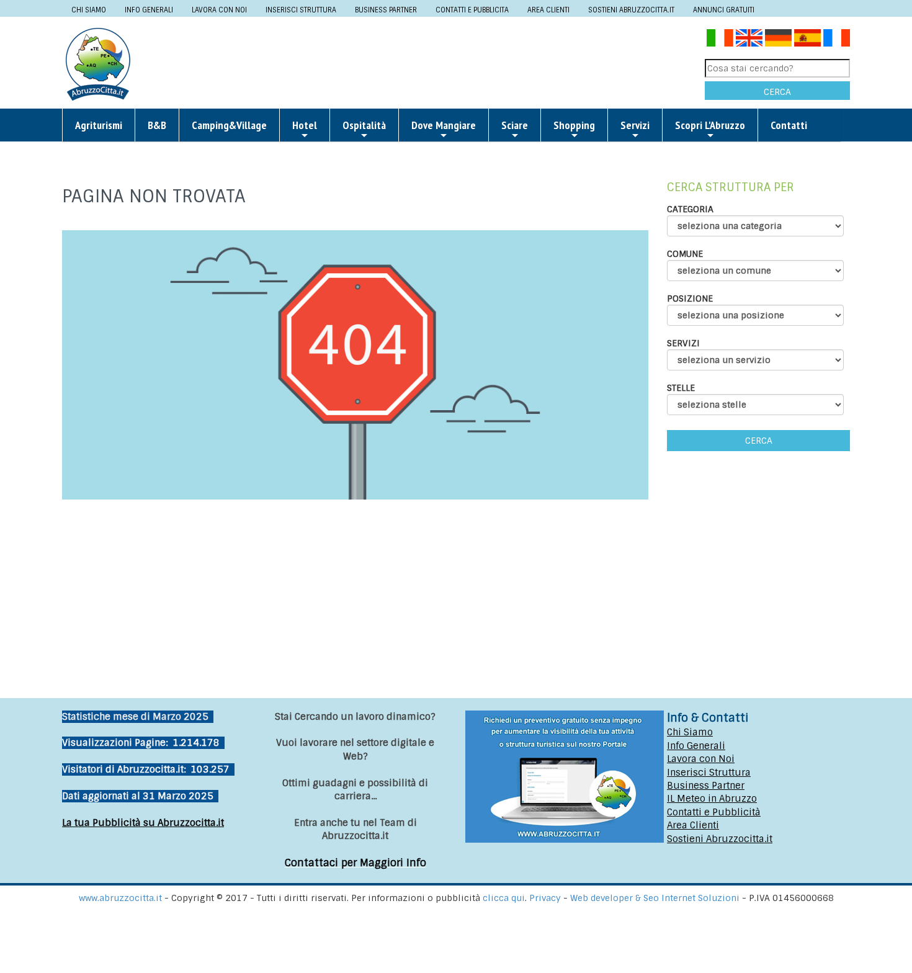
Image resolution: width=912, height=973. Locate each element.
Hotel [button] (304, 125)
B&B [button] (157, 125)
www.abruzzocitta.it (120, 898)
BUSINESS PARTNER (386, 10)
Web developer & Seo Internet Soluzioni (656, 898)
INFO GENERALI (149, 10)
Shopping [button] (574, 125)
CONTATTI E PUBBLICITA (472, 10)
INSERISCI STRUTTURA (301, 10)
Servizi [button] (635, 125)
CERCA (777, 91)
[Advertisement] (422, 63)
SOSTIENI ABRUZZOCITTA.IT (631, 10)
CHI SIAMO (88, 10)
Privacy (546, 898)
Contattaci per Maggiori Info (355, 862)
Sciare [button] (514, 125)
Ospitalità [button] (364, 125)
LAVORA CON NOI (219, 10)
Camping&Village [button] (229, 125)
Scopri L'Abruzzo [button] (710, 125)
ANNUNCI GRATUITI (723, 10)
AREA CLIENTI (548, 10)
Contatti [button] (789, 125)
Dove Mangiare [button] (443, 125)
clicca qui (504, 898)
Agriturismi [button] (98, 125)
